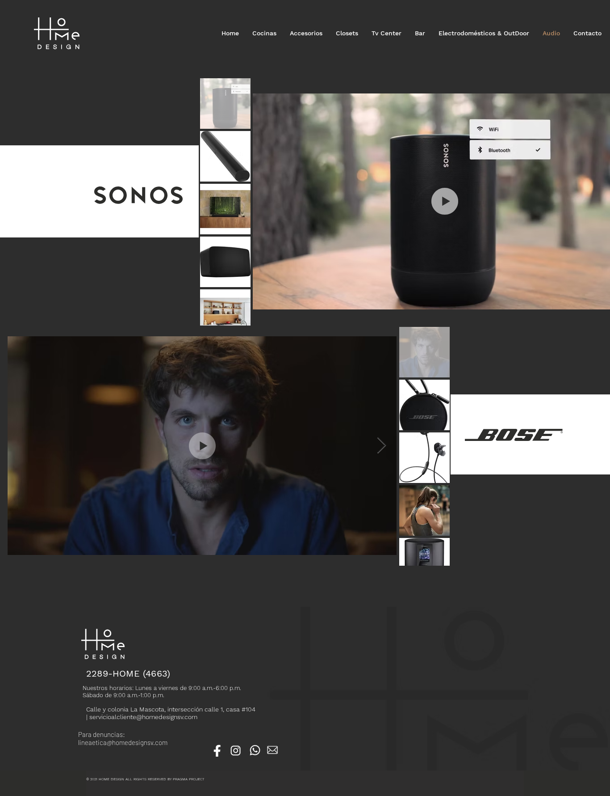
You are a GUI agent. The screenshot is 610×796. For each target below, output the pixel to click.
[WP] (254, 750)
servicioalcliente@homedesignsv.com (143, 716)
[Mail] (273, 750)
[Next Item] (381, 445)
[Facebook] (218, 750)
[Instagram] (236, 750)
